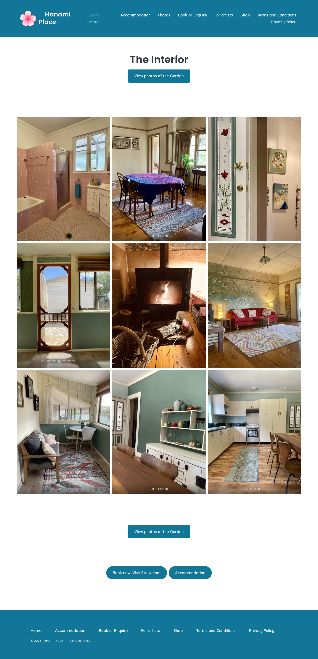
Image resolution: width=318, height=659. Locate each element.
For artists (223, 15)
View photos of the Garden (159, 75)
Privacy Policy (283, 21)
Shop (245, 15)
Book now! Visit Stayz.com (137, 572)
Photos (164, 15)
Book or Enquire (192, 15)
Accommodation (135, 15)
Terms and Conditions (276, 15)
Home (36, 630)
